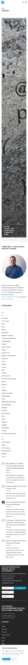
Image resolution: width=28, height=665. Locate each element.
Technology (5, 428)
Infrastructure (6, 376)
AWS (3, 324)
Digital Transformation (9, 355)
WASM (4, 445)
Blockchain (5, 332)
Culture (4, 344)
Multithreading (6, 405)
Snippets (4, 422)
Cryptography (6, 341)
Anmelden (20, 588)
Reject (14, 659)
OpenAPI (4, 407)
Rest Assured (6, 413)
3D (2, 312)
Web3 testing (6, 448)
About (3, 638)
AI (2, 315)
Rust (3, 416)
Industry (4, 373)
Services (4, 629)
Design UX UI (6, 353)
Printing (4, 410)
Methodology (6, 396)
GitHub (4, 364)
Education (5, 358)
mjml (3, 399)
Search (23, 239)
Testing (4, 430)
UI (2, 436)
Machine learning (7, 393)
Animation (5, 318)
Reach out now (8, 616)
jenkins (4, 381)
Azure (3, 327)
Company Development (9, 338)
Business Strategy (7, 335)
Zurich (4, 456)
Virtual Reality (6, 442)
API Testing (5, 321)
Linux (3, 387)
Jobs (3, 640)
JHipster (4, 384)
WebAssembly (6, 451)
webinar (4, 454)
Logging (4, 390)
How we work (6, 635)
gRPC (3, 370)
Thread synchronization (9, 433)
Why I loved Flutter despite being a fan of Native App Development (16, 522)
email (3, 361)
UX (2, 439)
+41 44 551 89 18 (8, 299)
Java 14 (8, 224)
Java (5, 224)
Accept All (6, 659)
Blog (3, 643)
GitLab (4, 367)
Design (4, 350)
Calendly (4, 292)
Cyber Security (6, 347)
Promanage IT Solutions (13, 520)
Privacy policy (7, 661)
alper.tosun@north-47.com (10, 297)
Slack (3, 419)
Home (3, 626)
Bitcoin (4, 330)
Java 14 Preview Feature (16, 224)
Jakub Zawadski (10, 463)
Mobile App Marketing (9, 402)
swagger (4, 425)
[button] (26, 2)
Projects (4, 632)
